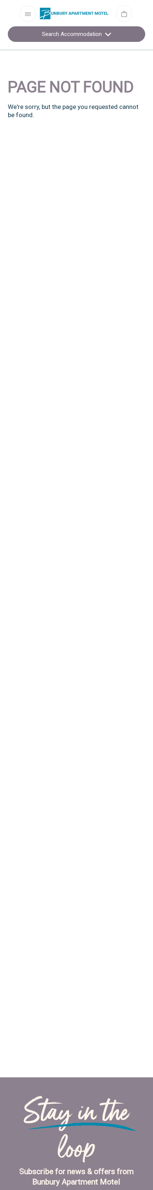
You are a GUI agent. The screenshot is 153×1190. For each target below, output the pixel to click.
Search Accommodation (72, 34)
